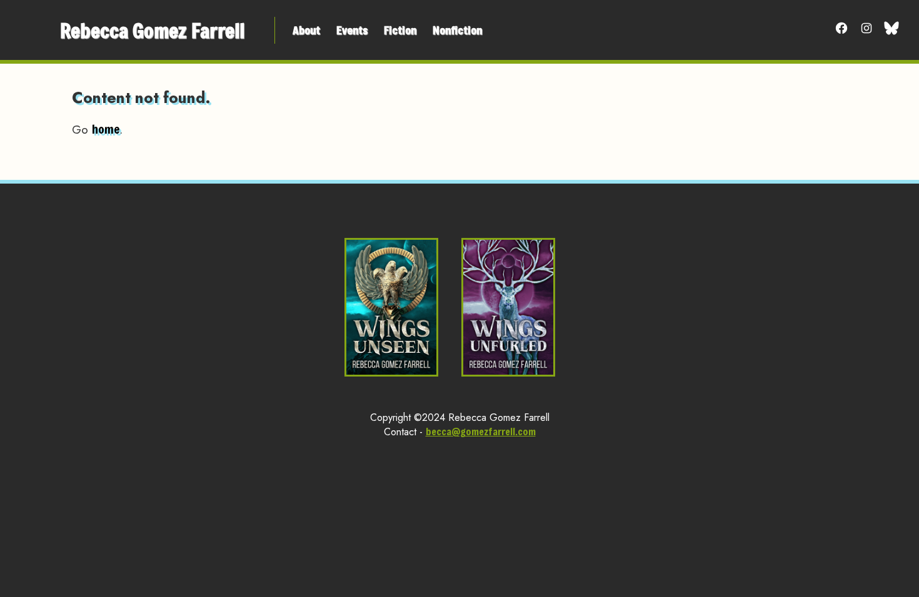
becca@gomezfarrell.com (481, 431)
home (105, 129)
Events (352, 29)
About (306, 29)
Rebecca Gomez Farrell (152, 30)
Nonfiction (457, 29)
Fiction (400, 29)
